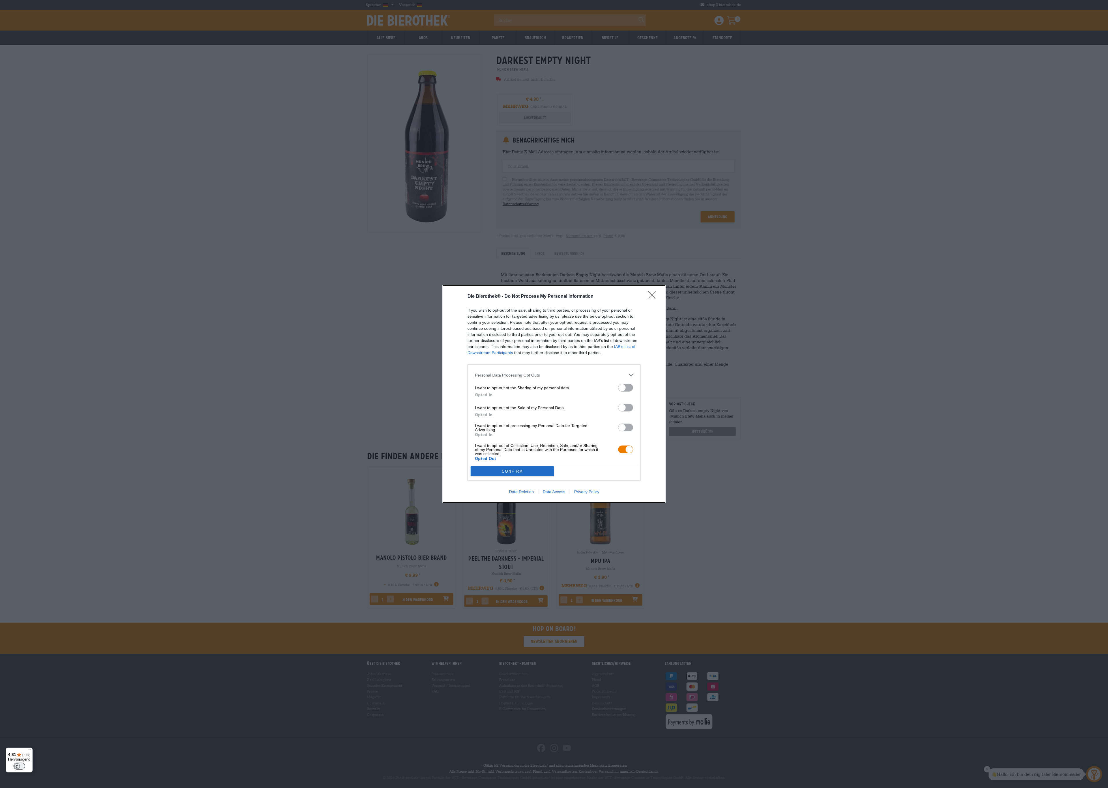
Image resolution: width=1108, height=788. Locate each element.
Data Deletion (521, 491)
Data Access (554, 491)
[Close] (653, 296)
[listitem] (554, 375)
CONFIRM (512, 471)
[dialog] (554, 394)
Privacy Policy (586, 491)
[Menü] (29, 751)
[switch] (625, 388)
